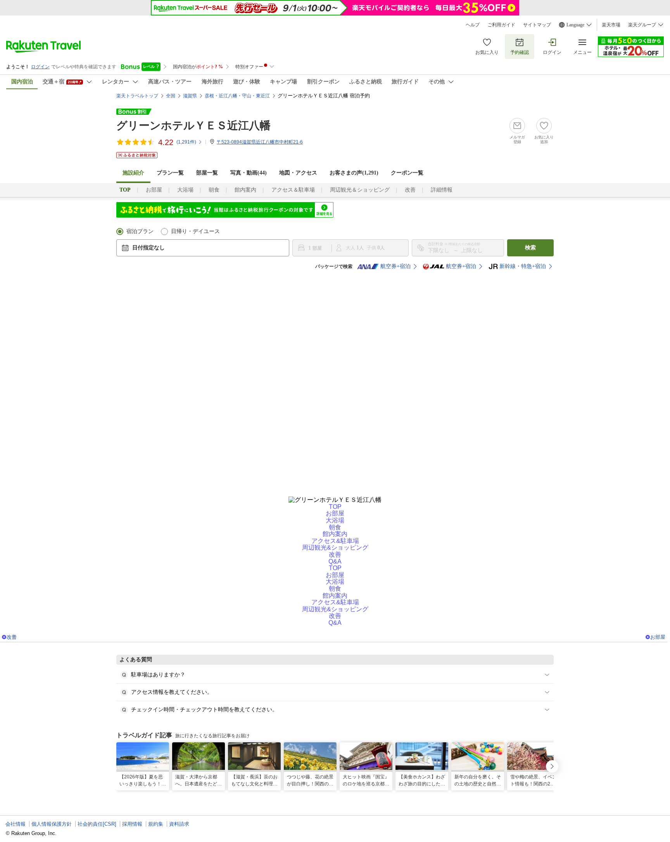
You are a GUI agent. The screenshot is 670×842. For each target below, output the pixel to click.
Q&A (335, 561)
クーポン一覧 (407, 173)
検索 (530, 248)
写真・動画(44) (248, 173)
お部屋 (154, 190)
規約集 (155, 824)
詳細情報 (441, 190)
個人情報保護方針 (51, 824)
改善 (410, 190)
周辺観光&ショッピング (335, 547)
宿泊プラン (140, 231)
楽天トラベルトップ (137, 96)
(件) (186, 142)
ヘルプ (473, 25)
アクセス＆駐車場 (293, 190)
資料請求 (179, 824)
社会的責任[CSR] (97, 824)
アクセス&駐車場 (335, 541)
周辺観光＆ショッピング (360, 190)
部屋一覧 (207, 173)
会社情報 (15, 824)
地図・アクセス (298, 173)
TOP (335, 506)
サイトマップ (537, 25)
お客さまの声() (354, 173)
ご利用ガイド (501, 25)
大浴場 (185, 190)
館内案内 (245, 190)
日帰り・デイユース (195, 231)
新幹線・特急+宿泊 (522, 266)
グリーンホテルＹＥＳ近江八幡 (193, 125)
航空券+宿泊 (395, 266)
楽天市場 (611, 25)
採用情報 (132, 824)
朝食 (214, 190)
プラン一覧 (170, 173)
